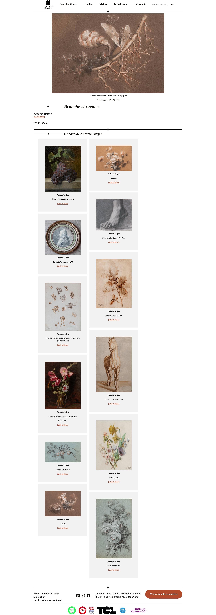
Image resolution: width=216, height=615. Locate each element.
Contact (140, 4)
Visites (103, 4)
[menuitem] (172, 4)
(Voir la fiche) (39, 117)
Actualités (119, 4)
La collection (67, 4)
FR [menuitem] (172, 4)
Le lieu (89, 4)
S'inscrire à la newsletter (164, 594)
